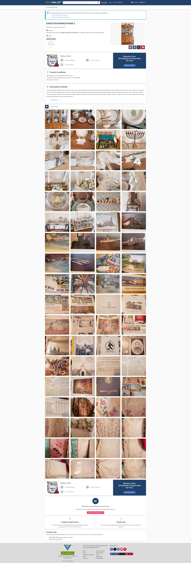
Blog (84, 556)
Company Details (95, 60)
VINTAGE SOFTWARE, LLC (71, 556)
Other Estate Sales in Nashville (60, 17)
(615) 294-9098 (69, 64)
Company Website (70, 60)
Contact (85, 558)
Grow (88, 554)
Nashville (57, 539)
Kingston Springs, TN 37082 (65, 537)
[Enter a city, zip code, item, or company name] (98, 2)
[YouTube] (121, 549)
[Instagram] (118, 549)
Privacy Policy (99, 552)
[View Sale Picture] (57, 119)
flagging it (121, 526)
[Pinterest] (124, 549)
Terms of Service (100, 551)
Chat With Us (69, 553)
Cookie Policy (99, 558)
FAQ (84, 551)
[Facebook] (111, 549)
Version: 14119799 (67, 561)
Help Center (99, 556)
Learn (84, 552)
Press (97, 554)
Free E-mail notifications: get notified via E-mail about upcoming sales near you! (95, 546)
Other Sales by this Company (60, 15)
